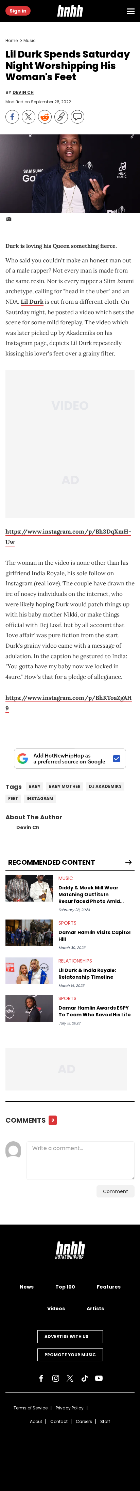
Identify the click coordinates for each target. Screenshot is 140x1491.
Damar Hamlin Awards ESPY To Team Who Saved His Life (94, 1011)
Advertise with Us (66, 1336)
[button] (70, 11)
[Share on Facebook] (12, 116)
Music (29, 40)
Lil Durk (32, 301)
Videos (56, 1308)
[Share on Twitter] (28, 116)
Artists (95, 1308)
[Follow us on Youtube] (99, 1378)
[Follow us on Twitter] (70, 1378)
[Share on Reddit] (44, 116)
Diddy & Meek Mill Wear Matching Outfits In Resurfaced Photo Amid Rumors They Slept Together (96, 894)
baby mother (65, 786)
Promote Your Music (70, 1355)
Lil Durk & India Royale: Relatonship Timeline (87, 973)
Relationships (75, 960)
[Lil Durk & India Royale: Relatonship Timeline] (29, 970)
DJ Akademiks (105, 786)
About (36, 1421)
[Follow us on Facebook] (41, 1378)
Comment (115, 1191)
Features (109, 1286)
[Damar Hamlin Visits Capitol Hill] (29, 933)
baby (34, 786)
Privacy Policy (70, 1408)
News (27, 1286)
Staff (105, 1421)
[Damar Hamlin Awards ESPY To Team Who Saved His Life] (29, 1008)
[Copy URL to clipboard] (61, 117)
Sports (67, 923)
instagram (40, 798)
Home (11, 40)
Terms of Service (31, 1408)
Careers (84, 1421)
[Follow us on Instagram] (55, 1378)
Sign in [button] (18, 10)
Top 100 (65, 1286)
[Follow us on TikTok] (84, 1378)
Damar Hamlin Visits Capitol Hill (94, 936)
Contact (59, 1421)
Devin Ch (23, 92)
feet (13, 798)
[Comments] (77, 117)
